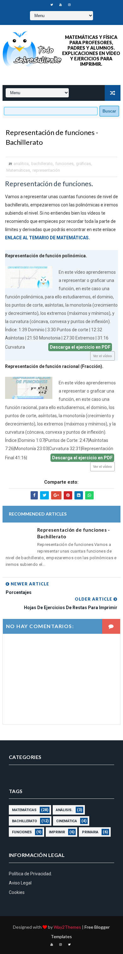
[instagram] (69, 5)
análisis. (64, 810)
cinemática (66, 821)
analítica (21, 163)
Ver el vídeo (102, 356)
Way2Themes (67, 927)
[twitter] (52, 5)
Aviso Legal (20, 882)
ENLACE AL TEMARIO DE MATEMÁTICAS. (47, 237)
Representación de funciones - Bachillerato (73, 533)
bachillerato (42, 163)
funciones (64, 163)
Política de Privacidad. (30, 873)
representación (46, 170)
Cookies (17, 892)
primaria (90, 832)
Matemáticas (18, 170)
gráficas (83, 163)
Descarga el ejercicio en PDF (80, 347)
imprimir (57, 832)
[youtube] (60, 5)
